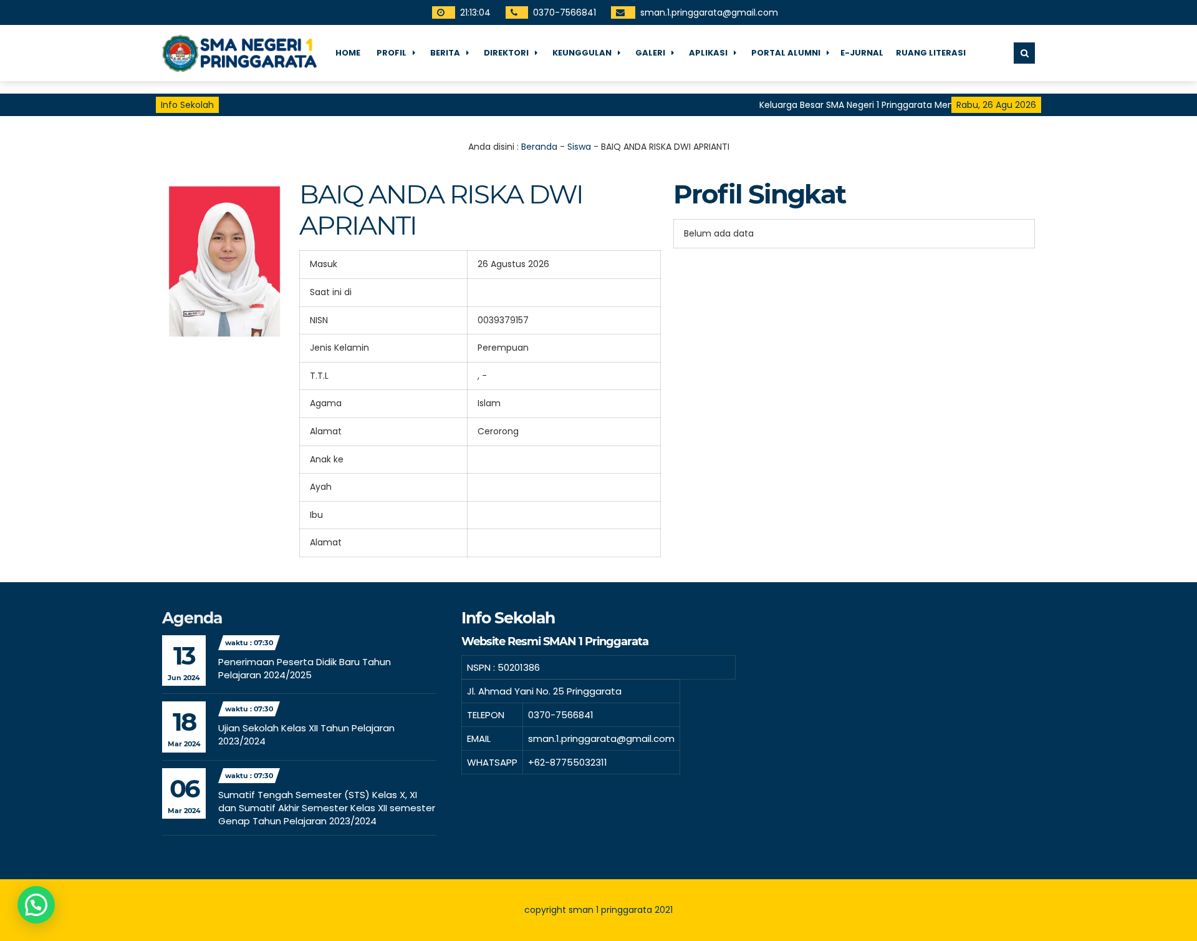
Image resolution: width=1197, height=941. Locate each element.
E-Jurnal (861, 53)
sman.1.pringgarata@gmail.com (708, 12)
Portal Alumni (785, 53)
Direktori (506, 53)
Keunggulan (582, 53)
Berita (445, 53)
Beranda (539, 146)
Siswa (579, 146)
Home (347, 53)
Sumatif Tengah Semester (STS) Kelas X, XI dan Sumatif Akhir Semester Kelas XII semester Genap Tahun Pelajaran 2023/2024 (326, 807)
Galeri (650, 53)
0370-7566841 (563, 12)
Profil (391, 53)
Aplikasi (708, 53)
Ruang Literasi (931, 53)
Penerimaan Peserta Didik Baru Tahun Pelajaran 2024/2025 (304, 668)
